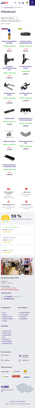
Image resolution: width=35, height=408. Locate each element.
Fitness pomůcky (7, 335)
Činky (4, 337)
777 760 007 (8, 297)
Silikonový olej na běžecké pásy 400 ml (9, 42)
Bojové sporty (6, 339)
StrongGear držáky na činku (26, 94)
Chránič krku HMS (9, 118)
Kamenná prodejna (7, 316)
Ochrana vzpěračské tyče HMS (26, 142)
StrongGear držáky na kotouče (26, 67)
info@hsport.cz (9, 299)
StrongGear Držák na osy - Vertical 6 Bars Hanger (9, 165)
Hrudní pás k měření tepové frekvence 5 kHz (25, 42)
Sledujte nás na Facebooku (17, 401)
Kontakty (5, 320)
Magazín (5, 314)
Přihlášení (23, 2)
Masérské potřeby (7, 343)
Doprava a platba (24, 314)
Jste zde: (2, 7)
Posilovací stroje (9, 7)
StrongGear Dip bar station (9, 94)
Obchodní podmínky (25, 312)
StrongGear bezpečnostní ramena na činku (9, 68)
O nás (4, 312)
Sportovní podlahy (7, 341)
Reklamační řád (23, 318)
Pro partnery (23, 316)
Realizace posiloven (8, 318)
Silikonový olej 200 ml (9, 141)
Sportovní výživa (7, 331)
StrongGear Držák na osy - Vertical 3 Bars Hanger (25, 119)
